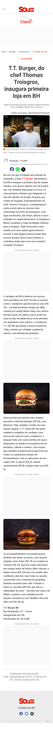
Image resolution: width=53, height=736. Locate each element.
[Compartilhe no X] (23, 169)
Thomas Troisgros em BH (26, 679)
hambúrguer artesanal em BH (24, 673)
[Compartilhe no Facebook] (12, 169)
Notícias (12, 52)
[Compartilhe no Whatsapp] (17, 169)
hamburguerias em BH (21, 676)
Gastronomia (24, 52)
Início (4, 52)
